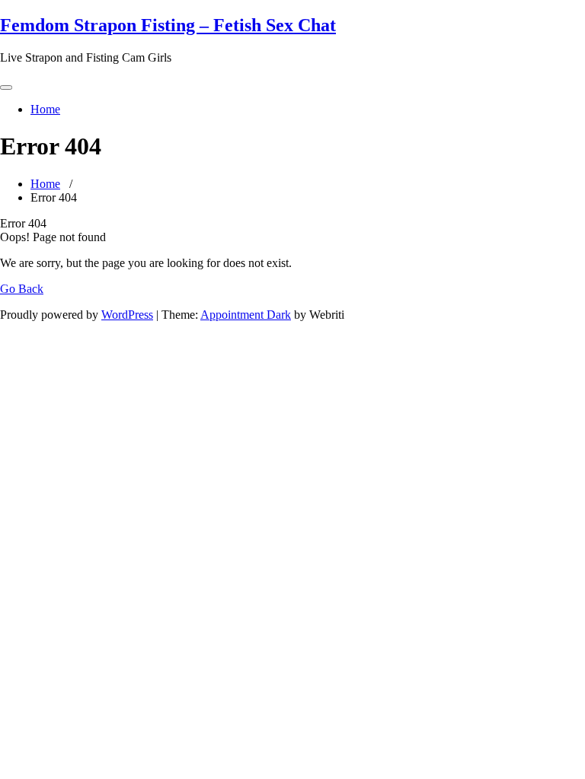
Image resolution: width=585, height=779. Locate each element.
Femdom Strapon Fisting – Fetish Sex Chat (168, 25)
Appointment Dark (245, 314)
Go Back (21, 288)
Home (45, 109)
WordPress (127, 314)
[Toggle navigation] (6, 87)
